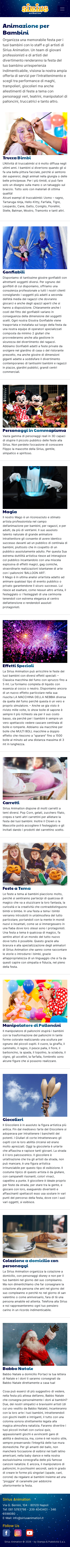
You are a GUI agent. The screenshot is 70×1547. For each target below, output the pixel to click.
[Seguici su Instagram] (18, 1532)
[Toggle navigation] (62, 8)
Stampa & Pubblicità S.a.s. (51, 1541)
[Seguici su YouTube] (29, 1532)
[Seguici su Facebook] (6, 1532)
